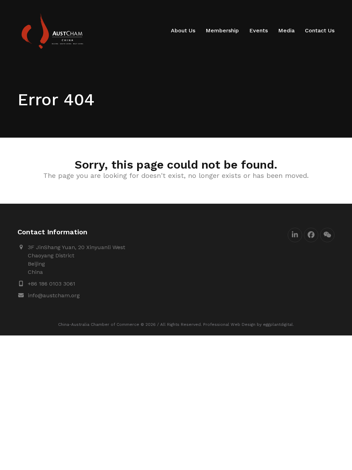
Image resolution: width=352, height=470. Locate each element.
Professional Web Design (229, 324)
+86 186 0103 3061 (51, 283)
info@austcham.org (54, 295)
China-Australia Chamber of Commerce (98, 324)
